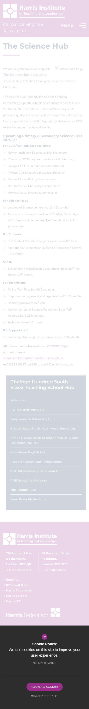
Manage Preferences (44, 696)
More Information (44, 663)
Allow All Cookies (45, 686)
